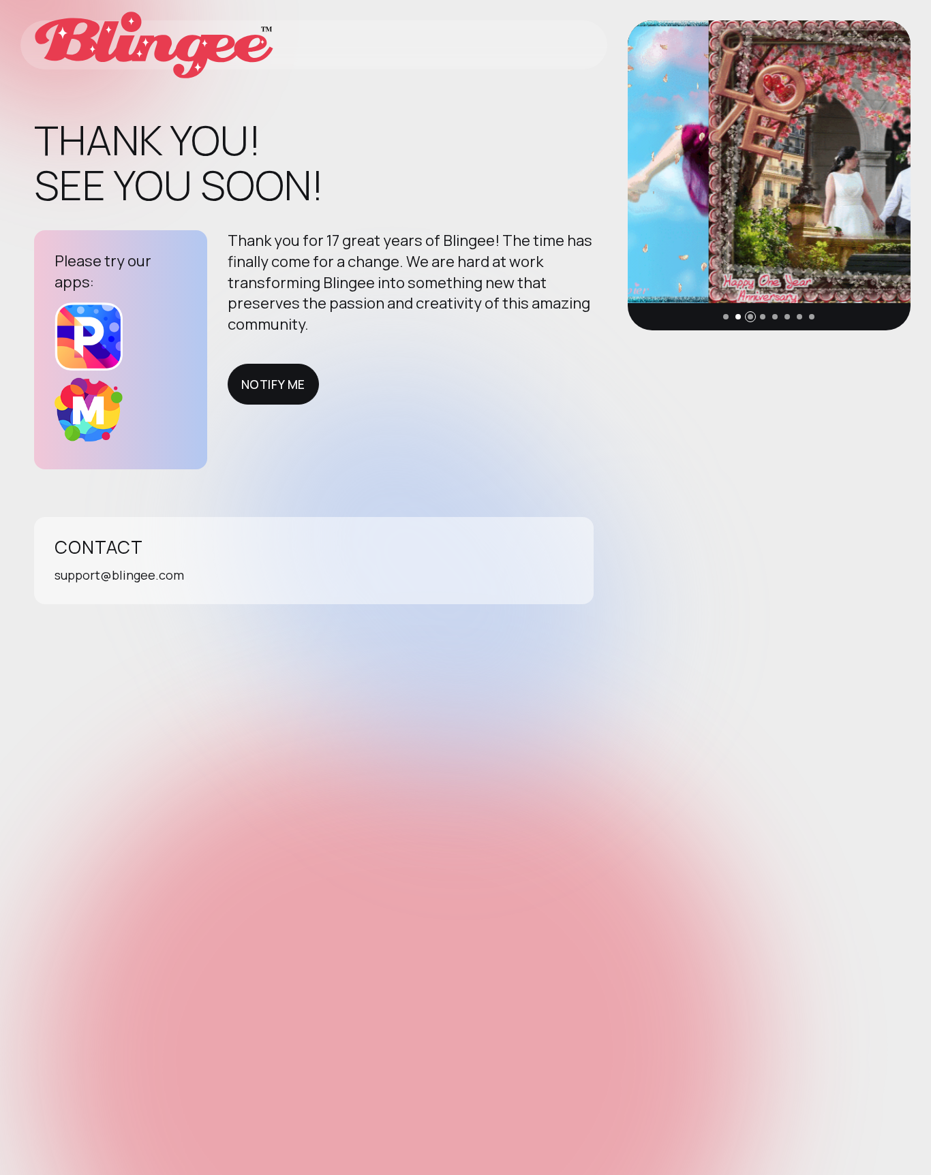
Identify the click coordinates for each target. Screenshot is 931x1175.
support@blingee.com (119, 575)
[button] (726, 316)
